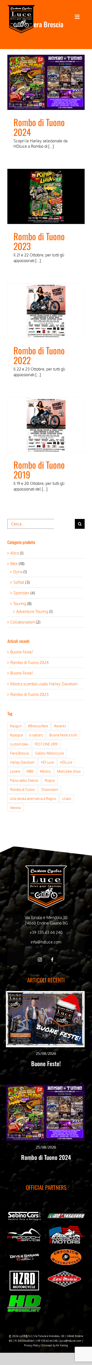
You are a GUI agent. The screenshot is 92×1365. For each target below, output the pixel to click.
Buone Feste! (21, 651)
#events (60, 726)
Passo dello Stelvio (24, 780)
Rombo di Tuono (22, 789)
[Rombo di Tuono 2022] (46, 310)
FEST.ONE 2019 (46, 744)
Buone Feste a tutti (63, 735)
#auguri (16, 726)
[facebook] (52, 959)
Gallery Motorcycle (49, 753)
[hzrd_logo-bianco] (24, 1272)
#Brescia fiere (38, 726)
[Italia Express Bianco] (66, 1214)
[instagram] (40, 959)
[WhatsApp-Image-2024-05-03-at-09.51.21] (64, 1272)
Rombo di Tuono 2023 (39, 241)
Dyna (17, 571)
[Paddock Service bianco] (24, 1230)
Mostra (45, 771)
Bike (14, 563)
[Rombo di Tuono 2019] (46, 425)
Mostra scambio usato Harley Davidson (44, 683)
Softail (18, 582)
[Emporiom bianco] (66, 1250)
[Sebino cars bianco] (24, 1212)
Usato (66, 798)
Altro (14, 553)
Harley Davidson (22, 762)
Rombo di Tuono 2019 (39, 469)
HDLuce (66, 762)
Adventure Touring (32, 611)
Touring (19, 603)
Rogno (50, 780)
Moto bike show (69, 771)
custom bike (19, 744)
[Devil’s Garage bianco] (24, 1255)
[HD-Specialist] (24, 1297)
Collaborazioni (22, 622)
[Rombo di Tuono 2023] (46, 196)
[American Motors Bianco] (66, 1227)
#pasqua (16, 735)
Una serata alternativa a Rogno (33, 798)
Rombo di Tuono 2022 (39, 355)
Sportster (21, 592)
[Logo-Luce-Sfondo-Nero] (21, 6)
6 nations (36, 735)
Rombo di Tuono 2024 (39, 127)
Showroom (49, 789)
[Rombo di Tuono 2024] (46, 82)
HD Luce (47, 762)
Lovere (15, 771)
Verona (15, 807)
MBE (30, 771)
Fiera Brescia (19, 753)
